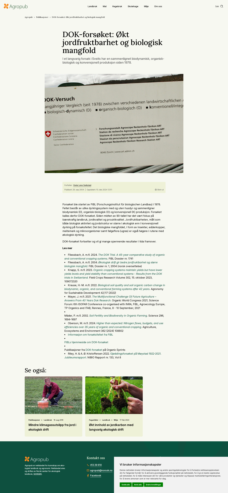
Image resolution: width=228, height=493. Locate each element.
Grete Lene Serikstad (82, 185)
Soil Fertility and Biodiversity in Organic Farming (118, 315)
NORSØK (38, 474)
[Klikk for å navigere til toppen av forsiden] (16, 6)
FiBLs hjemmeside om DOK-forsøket (86, 342)
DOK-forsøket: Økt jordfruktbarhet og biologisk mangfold (78, 17)
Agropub (29, 17)
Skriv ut (160, 189)
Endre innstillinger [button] (153, 485)
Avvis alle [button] (138, 485)
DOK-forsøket (94, 349)
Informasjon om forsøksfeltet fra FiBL (90, 334)
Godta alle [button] (126, 485)
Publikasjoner (42, 17)
